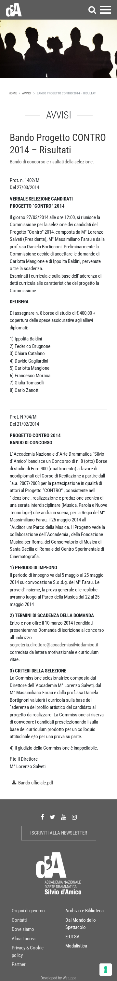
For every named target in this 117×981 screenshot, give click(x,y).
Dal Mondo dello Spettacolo (80, 924)
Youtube (63, 817)
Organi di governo (28, 911)
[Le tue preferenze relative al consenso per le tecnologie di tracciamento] (105, 969)
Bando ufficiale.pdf (35, 783)
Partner (19, 964)
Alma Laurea (23, 939)
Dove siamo (23, 929)
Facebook (42, 817)
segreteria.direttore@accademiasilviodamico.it (54, 645)
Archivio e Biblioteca (84, 911)
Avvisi (27, 93)
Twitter (52, 817)
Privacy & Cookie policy (28, 951)
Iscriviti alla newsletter (58, 833)
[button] (92, 10)
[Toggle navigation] (105, 10)
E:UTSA (72, 937)
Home (13, 93)
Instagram (74, 817)
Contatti (19, 920)
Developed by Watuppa (58, 978)
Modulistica (76, 946)
